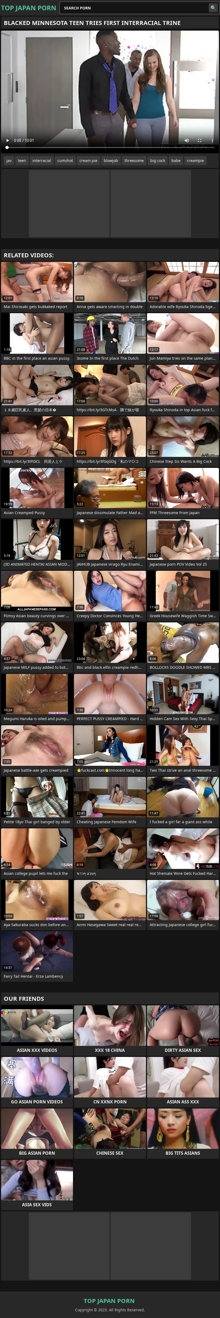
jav (9, 160)
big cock (157, 160)
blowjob (111, 160)
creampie (195, 160)
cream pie (88, 160)
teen (22, 160)
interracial (41, 160)
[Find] (213, 7)
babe (176, 160)
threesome (134, 160)
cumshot (65, 160)
